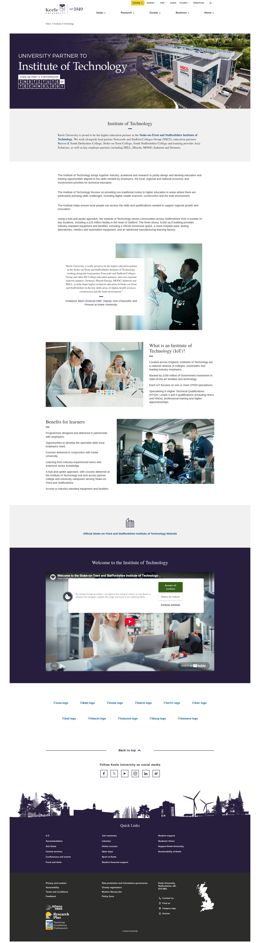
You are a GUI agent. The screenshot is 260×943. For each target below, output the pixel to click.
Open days (107, 851)
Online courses (110, 846)
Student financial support (115, 862)
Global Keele (198, 3)
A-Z (47, 835)
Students (150, 3)
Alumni (173, 3)
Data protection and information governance (125, 883)
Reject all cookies (170, 597)
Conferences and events (58, 857)
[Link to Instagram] (135, 773)
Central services (54, 851)
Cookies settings (170, 605)
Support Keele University (171, 846)
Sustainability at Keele (169, 851)
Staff (162, 3)
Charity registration (112, 887)
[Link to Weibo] (156, 773)
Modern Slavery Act (112, 892)
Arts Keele (51, 846)
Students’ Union (166, 841)
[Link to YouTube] (124, 773)
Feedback (51, 896)
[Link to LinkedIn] (145, 773)
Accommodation (54, 841)
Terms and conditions (57, 892)
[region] (136, 595)
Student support (166, 835)
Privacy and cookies (56, 883)
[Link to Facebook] (103, 773)
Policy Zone (108, 896)
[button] (210, 3)
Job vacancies (109, 835)
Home (48, 24)
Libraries (106, 841)
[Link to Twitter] (114, 773)
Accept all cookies (170, 587)
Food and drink (54, 862)
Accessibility (52, 887)
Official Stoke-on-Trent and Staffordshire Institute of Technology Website (130, 533)
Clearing (136, 3)
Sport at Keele (109, 857)
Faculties (183, 3)
